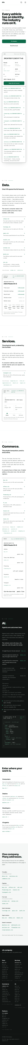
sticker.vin (5, 901)
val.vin (16, 1001)
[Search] (21, 2)
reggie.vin (17, 994)
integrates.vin (5, 1018)
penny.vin (17, 996)
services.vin (13, 876)
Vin (3, 2)
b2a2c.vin (11, 828)
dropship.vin (21, 531)
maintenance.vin (7, 385)
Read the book (14, 45)
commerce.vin (6, 878)
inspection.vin (14, 380)
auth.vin (22, 910)
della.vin (17, 998)
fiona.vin (17, 991)
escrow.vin (13, 531)
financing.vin (6, 890)
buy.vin (4, 783)
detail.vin (15, 383)
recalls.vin (5, 974)
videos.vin (4, 1023)
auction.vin (14, 529)
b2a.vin (19, 825)
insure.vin (16, 890)
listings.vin (6, 910)
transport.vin (10, 800)
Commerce (10, 446)
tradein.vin (20, 527)
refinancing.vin (6, 994)
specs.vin (4, 972)
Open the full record (14, 83)
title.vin (22, 380)
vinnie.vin (17, 987)
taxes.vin (5, 903)
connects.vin (5, 1020)
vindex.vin (12, 270)
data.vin (4, 876)
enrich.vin (20, 270)
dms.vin (4, 1016)
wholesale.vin (5, 529)
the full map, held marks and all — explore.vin (11, 1040)
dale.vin (17, 989)
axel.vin (17, 993)
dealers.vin (14, 796)
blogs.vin (4, 1021)
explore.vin (5, 1025)
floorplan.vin (5, 531)
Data (5, 185)
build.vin (4, 971)
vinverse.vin (18, 1005)
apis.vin (5, 817)
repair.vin (22, 383)
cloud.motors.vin (8, 533)
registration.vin (6, 383)
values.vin (17, 785)
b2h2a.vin (14, 827)
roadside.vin (18, 976)
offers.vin (5, 785)
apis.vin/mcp (6, 831)
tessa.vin (17, 999)
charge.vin (17, 978)
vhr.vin (18, 783)
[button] (25, 2)
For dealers (14, 41)
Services (8, 341)
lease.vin (12, 527)
